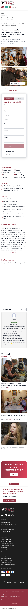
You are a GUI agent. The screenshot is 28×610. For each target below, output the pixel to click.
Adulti (5, 123)
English (9, 582)
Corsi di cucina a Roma (6, 22)
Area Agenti (4, 549)
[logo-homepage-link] (7, 3)
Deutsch (15, 585)
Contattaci (14, 474)
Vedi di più (13, 253)
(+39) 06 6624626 (5, 531)
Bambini (6, 130)
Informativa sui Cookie (6, 560)
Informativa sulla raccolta (9, 608)
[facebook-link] (6, 515)
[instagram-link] (12, 515)
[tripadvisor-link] (2, 515)
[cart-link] (16, 7)
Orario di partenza (9, 116)
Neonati (6, 137)
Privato (19, 98)
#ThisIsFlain (14, 603)
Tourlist (3, 15)
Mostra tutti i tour (6, 356)
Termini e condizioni (6, 562)
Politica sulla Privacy (6, 558)
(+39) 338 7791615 (5, 533)
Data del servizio (8, 108)
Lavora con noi (4, 551)
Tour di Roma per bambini (7, 543)
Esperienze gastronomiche (7, 17)
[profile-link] (13, 7)
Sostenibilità (4, 547)
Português (21, 585)
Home (2, 13)
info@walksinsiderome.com (7, 529)
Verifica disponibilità (9, 500)
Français (9, 585)
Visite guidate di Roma (6, 539)
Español (22, 582)
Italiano (15, 582)
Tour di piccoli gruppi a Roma (8, 545)
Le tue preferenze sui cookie (8, 564)
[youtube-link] (9, 515)
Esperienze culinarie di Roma (8, 20)
